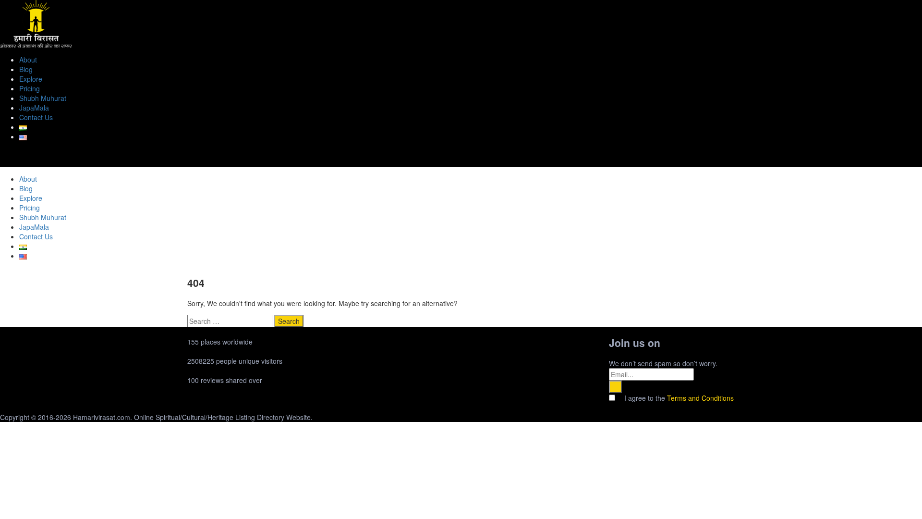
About (28, 59)
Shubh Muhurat (42, 98)
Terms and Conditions (700, 398)
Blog (26, 69)
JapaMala (34, 107)
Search (289, 321)
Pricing (29, 88)
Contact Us (36, 117)
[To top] (2, 427)
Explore (30, 79)
